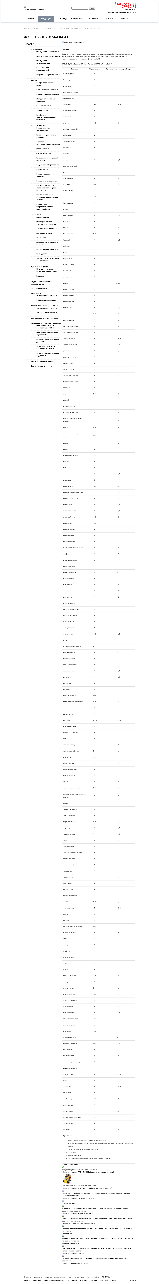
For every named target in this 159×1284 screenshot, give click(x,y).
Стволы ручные (42, 149)
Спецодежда (41, 254)
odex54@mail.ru (129, 10)
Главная (31, 19)
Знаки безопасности (39, 289)
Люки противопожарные (46, 313)
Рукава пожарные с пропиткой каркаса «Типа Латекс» (47, 197)
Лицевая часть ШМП (70, 1243)
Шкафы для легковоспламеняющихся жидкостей (46, 117)
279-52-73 (129, 6)
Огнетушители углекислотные (48, 56)
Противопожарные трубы (41, 366)
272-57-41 (100, 1277)
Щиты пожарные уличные (47, 90)
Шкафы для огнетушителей (47, 94)
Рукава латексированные (46, 181)
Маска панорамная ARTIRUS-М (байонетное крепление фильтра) (88, 1172)
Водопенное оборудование (47, 165)
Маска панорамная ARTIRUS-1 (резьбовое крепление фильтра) (87, 1188)
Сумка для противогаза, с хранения (76, 1263)
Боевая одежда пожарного (47, 249)
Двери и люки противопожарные (44, 306)
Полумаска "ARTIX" (69, 1203)
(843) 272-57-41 (124, 4)
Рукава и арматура (38, 126)
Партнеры (125, 19)
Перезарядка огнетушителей (70, 19)
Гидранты (40, 276)
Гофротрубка (67, 1233)
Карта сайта (131, 1280)
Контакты (110, 19)
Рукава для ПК (42, 169)
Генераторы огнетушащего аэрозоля (46, 323)
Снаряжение (47, 28)
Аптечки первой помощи (46, 229)
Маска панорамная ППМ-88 (73, 1253)
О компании (94, 19)
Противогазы (41, 238)
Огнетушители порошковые (47, 52)
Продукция (46, 19)
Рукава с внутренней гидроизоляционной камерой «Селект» (45, 206)
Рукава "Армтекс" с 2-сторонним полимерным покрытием (46, 188)
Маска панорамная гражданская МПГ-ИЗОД (80, 1198)
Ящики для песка (43, 110)
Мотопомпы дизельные (46, 300)
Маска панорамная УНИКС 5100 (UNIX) (77, 1213)
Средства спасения (44, 233)
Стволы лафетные (43, 153)
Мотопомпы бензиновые (46, 296)
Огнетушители (36, 49)
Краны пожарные (43, 106)
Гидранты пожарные (39, 267)
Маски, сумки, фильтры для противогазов (67, 28)
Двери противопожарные (47, 308)
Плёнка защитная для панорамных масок (78, 1223)
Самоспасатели (42, 217)
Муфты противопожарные (41, 362)
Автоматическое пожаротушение (44, 319)
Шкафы (34, 80)
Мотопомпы (36, 293)
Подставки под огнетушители (48, 75)
